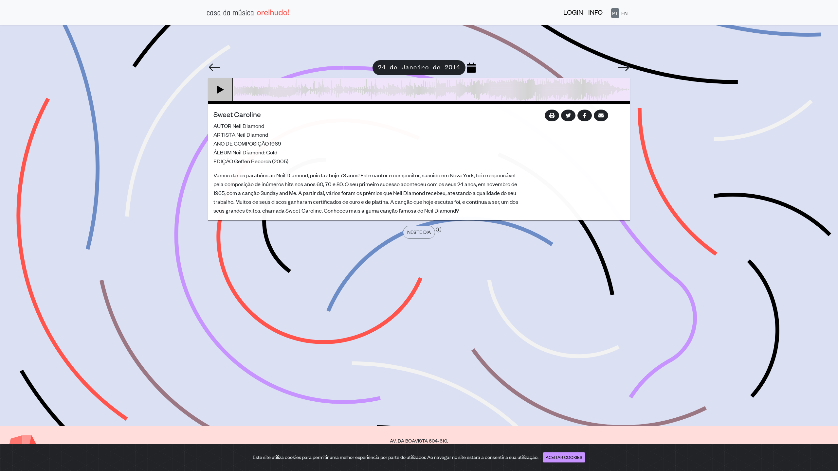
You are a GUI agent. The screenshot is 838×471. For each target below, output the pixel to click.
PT (615, 12)
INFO (595, 12)
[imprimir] (552, 115)
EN (624, 12)
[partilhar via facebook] (584, 115)
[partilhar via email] (601, 115)
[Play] (220, 89)
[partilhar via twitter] (568, 115)
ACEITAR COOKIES (564, 457)
